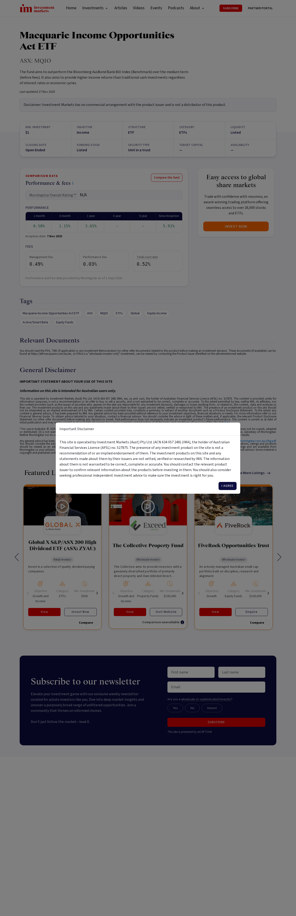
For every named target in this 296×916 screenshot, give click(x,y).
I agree (228, 486)
